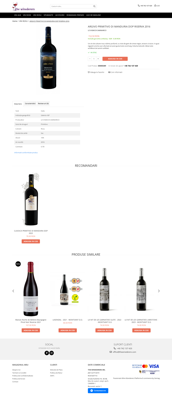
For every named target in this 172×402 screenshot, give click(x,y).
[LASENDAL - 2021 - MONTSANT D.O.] (67, 289)
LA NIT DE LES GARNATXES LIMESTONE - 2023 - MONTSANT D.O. (141, 321)
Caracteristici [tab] (30, 103)
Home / (15, 21)
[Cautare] (94, 6)
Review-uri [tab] (43, 103)
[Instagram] (51, 353)
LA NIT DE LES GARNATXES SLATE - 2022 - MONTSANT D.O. (104, 321)
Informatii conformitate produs (26, 152)
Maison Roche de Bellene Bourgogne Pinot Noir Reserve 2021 (30, 321)
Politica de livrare (18, 379)
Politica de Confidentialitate (22, 376)
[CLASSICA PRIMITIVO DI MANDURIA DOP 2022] (31, 200)
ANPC (52, 376)
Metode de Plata (56, 370)
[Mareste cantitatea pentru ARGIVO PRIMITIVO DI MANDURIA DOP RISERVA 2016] (98, 59)
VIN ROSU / (24, 21)
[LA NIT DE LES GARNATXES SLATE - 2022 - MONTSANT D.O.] (104, 289)
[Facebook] (47, 353)
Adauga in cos (115, 59)
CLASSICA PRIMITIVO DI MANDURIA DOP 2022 (31, 232)
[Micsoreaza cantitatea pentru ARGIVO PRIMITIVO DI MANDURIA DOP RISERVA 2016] (90, 59)
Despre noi (16, 370)
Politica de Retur (56, 373)
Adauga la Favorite (97, 72)
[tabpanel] (48, 59)
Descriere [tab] (18, 104)
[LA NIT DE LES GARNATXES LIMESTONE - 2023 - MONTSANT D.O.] (141, 289)
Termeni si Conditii (19, 373)
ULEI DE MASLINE (93, 15)
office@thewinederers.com (124, 352)
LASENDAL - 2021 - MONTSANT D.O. (68, 320)
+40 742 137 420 (124, 348)
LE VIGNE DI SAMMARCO (97, 30)
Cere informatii (116, 72)
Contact (15, 381)
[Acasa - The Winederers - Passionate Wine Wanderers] (25, 6)
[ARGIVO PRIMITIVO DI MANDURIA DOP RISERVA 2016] (48, 59)
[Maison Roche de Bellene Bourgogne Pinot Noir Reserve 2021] (31, 289)
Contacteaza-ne (100, 391)
